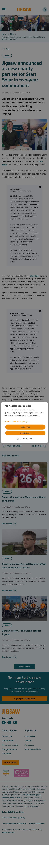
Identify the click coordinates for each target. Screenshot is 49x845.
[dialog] (24, 422)
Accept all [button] (25, 427)
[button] (24, 422)
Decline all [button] (25, 433)
